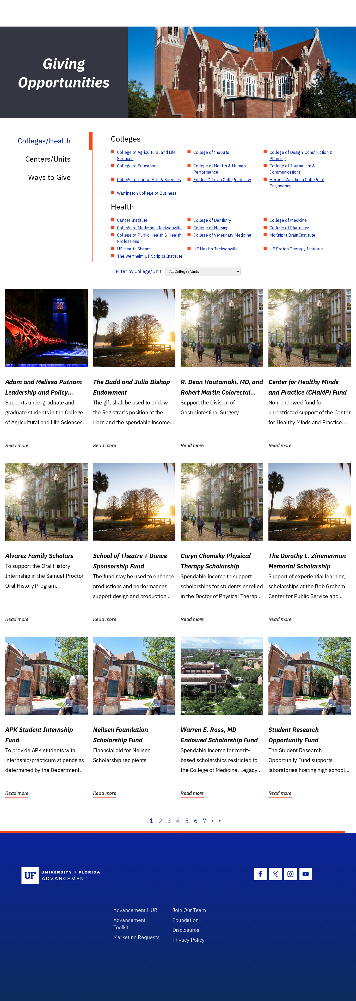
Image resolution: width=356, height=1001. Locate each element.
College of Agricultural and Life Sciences (146, 155)
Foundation (186, 919)
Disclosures (186, 929)
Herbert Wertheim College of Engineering (296, 182)
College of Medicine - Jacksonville (149, 227)
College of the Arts (211, 152)
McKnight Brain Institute (292, 235)
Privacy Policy (189, 939)
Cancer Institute (132, 220)
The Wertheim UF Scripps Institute (149, 256)
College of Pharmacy (289, 227)
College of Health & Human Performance (219, 169)
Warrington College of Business (146, 193)
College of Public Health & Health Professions (149, 238)
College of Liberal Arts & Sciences (149, 179)
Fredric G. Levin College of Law (222, 179)
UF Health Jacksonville (215, 248)
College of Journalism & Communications (292, 169)
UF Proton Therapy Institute (296, 248)
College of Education (136, 165)
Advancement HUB (135, 910)
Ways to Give (49, 177)
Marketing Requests (136, 937)
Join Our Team (189, 910)
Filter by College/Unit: (139, 271)
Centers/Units (48, 159)
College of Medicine (288, 220)
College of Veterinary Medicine (222, 235)
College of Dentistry (212, 220)
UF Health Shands (134, 248)
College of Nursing (211, 227)
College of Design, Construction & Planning (301, 155)
